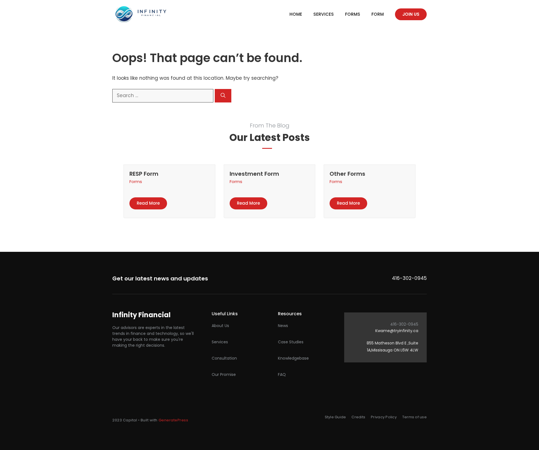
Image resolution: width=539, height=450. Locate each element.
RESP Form (143, 174)
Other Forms (347, 174)
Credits (358, 417)
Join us (410, 14)
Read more (148, 203)
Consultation (224, 358)
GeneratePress (173, 420)
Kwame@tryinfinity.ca (396, 330)
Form (377, 14)
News (283, 325)
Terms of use (414, 417)
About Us (220, 325)
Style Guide (335, 417)
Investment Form (254, 174)
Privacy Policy (384, 417)
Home (295, 14)
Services (323, 14)
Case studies (290, 342)
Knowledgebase (293, 358)
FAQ (282, 374)
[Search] (223, 95)
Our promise (224, 374)
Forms (352, 14)
